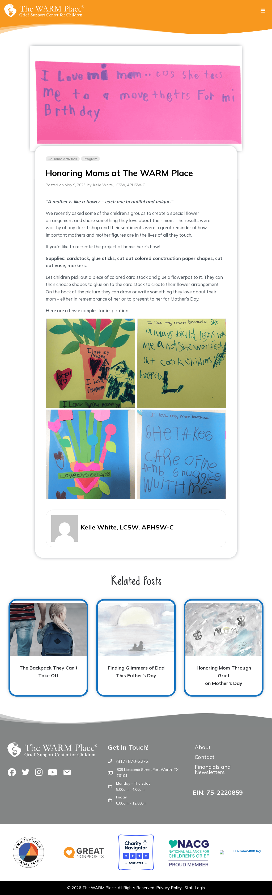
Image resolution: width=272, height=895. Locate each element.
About (203, 747)
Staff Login (195, 887)
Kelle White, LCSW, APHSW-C (119, 185)
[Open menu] (263, 10)
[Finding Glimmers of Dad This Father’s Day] (136, 648)
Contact (204, 757)
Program (90, 159)
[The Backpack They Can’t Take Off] (48, 648)
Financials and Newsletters (213, 769)
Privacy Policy (169, 887)
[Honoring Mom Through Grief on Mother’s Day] (223, 648)
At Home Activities (62, 159)
